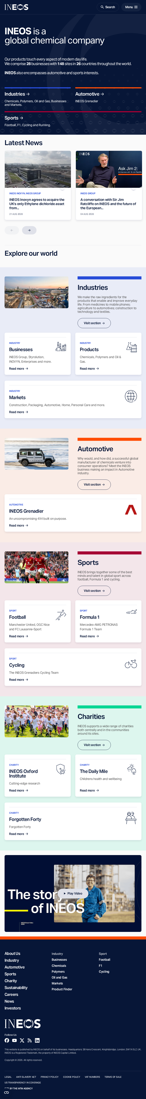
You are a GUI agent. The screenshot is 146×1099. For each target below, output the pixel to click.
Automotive (87, 94)
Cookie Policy (71, 1077)
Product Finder (62, 989)
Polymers (58, 971)
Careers (11, 994)
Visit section (92, 323)
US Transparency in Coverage (23, 1082)
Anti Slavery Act (26, 1077)
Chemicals (59, 966)
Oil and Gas (59, 977)
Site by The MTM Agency (19, 1088)
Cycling (104, 971)
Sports (11, 118)
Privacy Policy (50, 1077)
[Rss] (29, 1040)
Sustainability (16, 988)
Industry (12, 960)
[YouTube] (14, 1040)
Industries (15, 94)
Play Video (74, 893)
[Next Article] (29, 230)
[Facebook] (7, 1040)
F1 (100, 966)
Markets (57, 983)
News (9, 1001)
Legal (8, 1077)
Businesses (59, 959)
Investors (13, 1008)
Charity (11, 981)
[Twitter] (22, 1040)
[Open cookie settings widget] (6, 1092)
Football (104, 959)
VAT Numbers (92, 1077)
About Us (12, 953)
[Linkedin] (37, 1040)
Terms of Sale (113, 1077)
